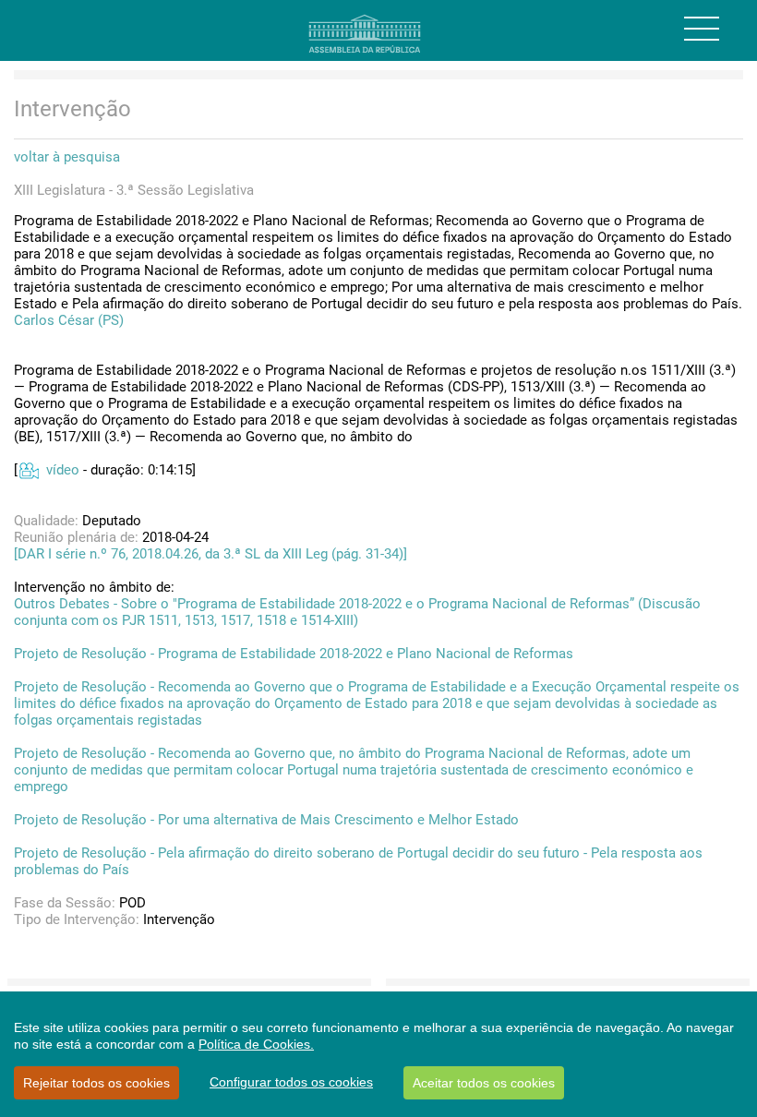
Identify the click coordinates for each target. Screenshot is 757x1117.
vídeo (62, 470)
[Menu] (701, 28)
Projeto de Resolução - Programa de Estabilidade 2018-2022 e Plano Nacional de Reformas (293, 653)
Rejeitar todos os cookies (96, 1082)
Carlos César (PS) (69, 320)
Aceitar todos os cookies (484, 1082)
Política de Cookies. (256, 1044)
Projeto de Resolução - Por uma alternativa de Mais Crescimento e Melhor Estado (266, 819)
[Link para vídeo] (28, 470)
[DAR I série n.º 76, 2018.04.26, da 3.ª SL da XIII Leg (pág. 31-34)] (210, 554)
